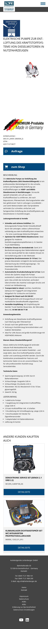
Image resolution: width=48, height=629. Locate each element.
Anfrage (16, 151)
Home (24, 587)
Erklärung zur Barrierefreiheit (24, 607)
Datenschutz (24, 599)
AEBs (24, 604)
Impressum (24, 596)
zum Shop (18, 167)
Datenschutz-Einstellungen (23, 610)
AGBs (24, 602)
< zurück (8, 9)
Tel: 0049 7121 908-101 (24, 576)
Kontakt (24, 590)
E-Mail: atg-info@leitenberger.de (24, 581)
